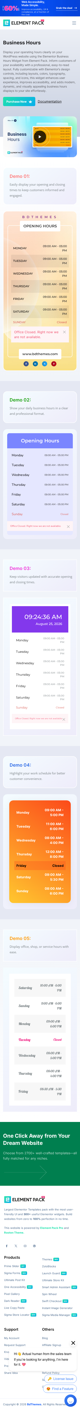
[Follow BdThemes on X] (15, 1245)
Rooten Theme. (14, 1232)
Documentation (50, 101)
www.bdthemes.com (40, 354)
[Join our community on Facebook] (6, 1245)
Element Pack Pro (51, 1227)
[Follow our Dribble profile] (34, 1245)
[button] (74, 23)
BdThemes (34, 1404)
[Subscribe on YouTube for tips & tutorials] (25, 1245)
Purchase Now (16, 101)
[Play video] (40, 137)
